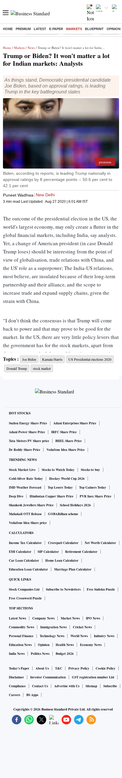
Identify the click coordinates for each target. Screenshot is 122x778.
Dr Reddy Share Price (24, 450)
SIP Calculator (48, 552)
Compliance (17, 686)
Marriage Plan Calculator (73, 569)
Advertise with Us (66, 686)
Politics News (40, 654)
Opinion (114, 29)
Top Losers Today (60, 487)
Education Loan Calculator (28, 569)
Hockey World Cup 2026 (67, 479)
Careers (14, 695)
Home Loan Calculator (61, 560)
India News (17, 654)
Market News (70, 618)
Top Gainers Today (92, 487)
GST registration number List (93, 677)
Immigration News (53, 627)
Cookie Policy (105, 668)
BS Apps (32, 695)
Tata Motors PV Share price (29, 441)
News (31, 47)
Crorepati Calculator (63, 543)
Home (8, 29)
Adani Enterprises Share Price (74, 423)
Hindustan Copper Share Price (51, 496)
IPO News (93, 618)
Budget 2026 (65, 654)
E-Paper (56, 29)
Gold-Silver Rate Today (26, 479)
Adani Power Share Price (27, 432)
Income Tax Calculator (25, 543)
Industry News (104, 636)
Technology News (52, 636)
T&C (58, 668)
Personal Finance (21, 636)
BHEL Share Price (68, 441)
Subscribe (110, 686)
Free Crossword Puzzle (25, 598)
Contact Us (40, 686)
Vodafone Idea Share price (28, 523)
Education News (20, 645)
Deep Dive (16, 496)
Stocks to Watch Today (58, 470)
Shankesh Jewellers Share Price (31, 505)
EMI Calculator (20, 552)
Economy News (91, 645)
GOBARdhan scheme (63, 514)
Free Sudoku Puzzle (101, 589)
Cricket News (82, 627)
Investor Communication (48, 677)
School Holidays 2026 (75, 505)
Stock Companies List (24, 589)
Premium (23, 29)
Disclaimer (16, 677)
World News (79, 636)
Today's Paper (19, 668)
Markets (74, 29)
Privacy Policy (78, 668)
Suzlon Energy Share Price (28, 423)
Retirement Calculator (81, 552)
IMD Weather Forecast (25, 487)
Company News (43, 618)
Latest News (17, 618)
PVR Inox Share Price (95, 496)
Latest (40, 29)
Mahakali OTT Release (25, 514)
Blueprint (94, 29)
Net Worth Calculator (100, 543)
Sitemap (91, 686)
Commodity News (21, 627)
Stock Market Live (22, 470)
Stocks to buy (90, 470)
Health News (65, 645)
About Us (42, 668)
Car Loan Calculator (24, 560)
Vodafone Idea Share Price (65, 450)
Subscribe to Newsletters (63, 589)
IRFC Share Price (64, 432)
